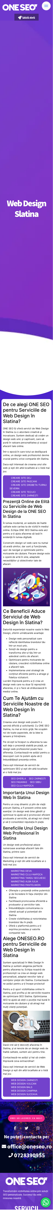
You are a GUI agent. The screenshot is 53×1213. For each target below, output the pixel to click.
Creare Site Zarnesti (24, 495)
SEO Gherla (18, 778)
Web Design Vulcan (23, 1083)
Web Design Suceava (24, 1094)
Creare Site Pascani (24, 481)
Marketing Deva (21, 870)
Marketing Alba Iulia (24, 881)
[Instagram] (38, 1128)
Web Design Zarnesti (24, 1080)
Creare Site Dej (21, 477)
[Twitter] (26, 1128)
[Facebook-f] (15, 1128)
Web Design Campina (24, 1090)
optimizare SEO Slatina (19, 996)
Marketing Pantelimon (26, 885)
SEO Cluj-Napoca (22, 785)
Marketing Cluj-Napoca (27, 874)
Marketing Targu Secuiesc (28, 877)
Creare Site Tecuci (23, 491)
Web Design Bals (21, 1087)
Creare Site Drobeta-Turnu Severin (28, 486)
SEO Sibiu (35, 782)
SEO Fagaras (19, 782)
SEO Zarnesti (37, 778)
